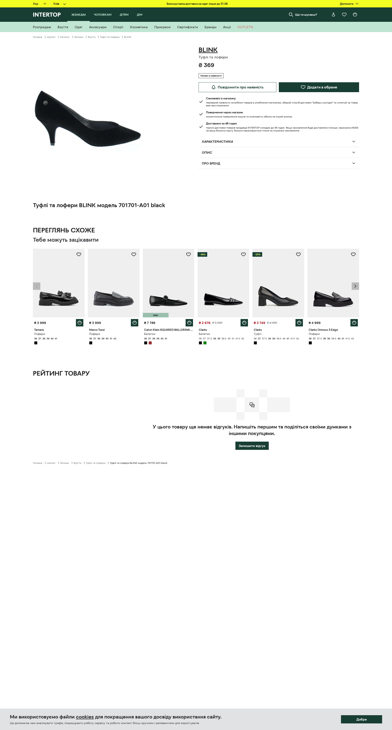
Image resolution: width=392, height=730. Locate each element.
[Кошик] (355, 14)
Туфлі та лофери (110, 37)
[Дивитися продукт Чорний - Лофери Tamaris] (59, 283)
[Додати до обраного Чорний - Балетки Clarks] (243, 254)
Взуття (91, 37)
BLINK (127, 37)
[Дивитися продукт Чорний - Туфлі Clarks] (278, 283)
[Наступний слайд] (355, 286)
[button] (36, 286)
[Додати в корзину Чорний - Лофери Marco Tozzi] (134, 322)
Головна (37, 37)
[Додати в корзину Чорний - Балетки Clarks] (244, 322)
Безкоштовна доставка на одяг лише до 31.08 (197, 3)
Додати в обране (322, 87)
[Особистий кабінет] (333, 14)
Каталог (65, 37)
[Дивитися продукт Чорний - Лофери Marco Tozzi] (114, 283)
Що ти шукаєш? (306, 14)
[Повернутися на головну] (47, 15)
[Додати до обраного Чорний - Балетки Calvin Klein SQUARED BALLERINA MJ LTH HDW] (188, 254)
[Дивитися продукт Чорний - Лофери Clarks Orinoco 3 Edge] (333, 283)
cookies (85, 716)
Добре (361, 719)
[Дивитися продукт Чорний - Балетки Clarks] (223, 283)
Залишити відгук (252, 445)
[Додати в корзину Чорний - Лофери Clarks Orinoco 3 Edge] (354, 322)
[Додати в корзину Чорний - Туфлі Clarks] (299, 322)
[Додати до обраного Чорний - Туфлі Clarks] (298, 254)
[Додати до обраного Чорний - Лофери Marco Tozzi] (134, 254)
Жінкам (78, 37)
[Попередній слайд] (36, 286)
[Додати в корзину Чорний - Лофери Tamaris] (79, 322)
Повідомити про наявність (241, 87)
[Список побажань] (344, 14)
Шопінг (51, 37)
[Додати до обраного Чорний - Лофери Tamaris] (79, 254)
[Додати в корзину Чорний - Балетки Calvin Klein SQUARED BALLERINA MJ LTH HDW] (189, 322)
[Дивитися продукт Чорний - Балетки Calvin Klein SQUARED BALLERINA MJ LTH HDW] (168, 283)
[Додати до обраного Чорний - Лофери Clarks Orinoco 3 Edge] (353, 254)
